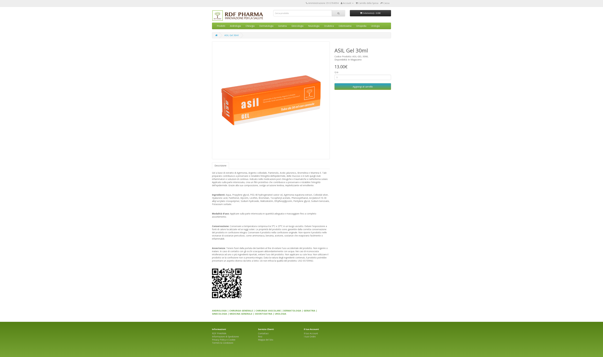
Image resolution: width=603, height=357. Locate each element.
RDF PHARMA (219, 333)
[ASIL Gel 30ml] (271, 100)
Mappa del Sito (265, 339)
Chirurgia (250, 25)
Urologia (375, 25)
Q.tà (336, 72)
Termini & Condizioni (222, 342)
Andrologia (235, 25)
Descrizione (220, 165)
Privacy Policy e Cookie (223, 339)
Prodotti (221, 25)
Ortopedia (361, 25)
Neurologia (313, 25)
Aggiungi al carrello (363, 86)
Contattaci (263, 333)
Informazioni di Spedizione (225, 336)
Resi (260, 336)
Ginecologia (297, 25)
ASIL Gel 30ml (231, 35)
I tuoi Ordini (310, 336)
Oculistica (329, 25)
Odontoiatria (345, 25)
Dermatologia (266, 25)
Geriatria (282, 25)
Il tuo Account (311, 333)
